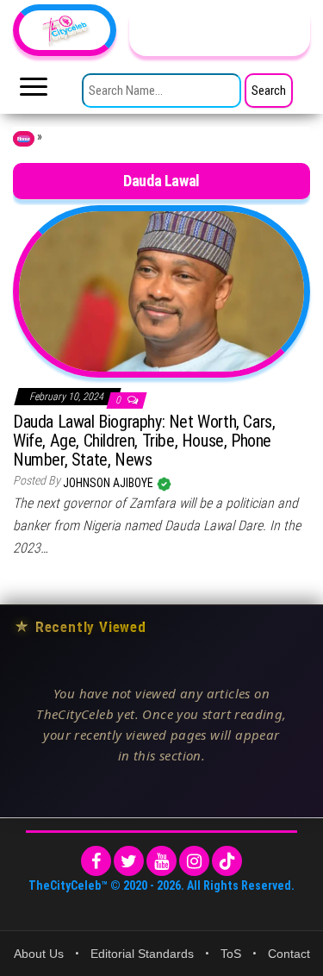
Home (23, 138)
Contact (289, 953)
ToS (231, 953)
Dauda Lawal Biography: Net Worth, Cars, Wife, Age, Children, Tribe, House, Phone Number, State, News (144, 440)
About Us (39, 953)
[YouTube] (161, 861)
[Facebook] (96, 861)
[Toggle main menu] (33, 91)
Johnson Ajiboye (109, 483)
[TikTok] (227, 861)
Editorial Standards (142, 953)
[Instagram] (194, 861)
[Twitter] (129, 861)
